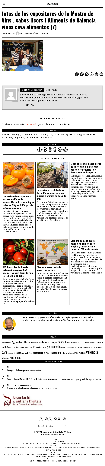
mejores (79, 347)
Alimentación (36, 343)
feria (44, 347)
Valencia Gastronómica (29, 33)
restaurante (39, 352)
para (4, 352)
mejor (74, 347)
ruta (59, 352)
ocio (97, 347)
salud (68, 353)
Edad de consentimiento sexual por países (49, 268)
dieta (40, 347)
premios (10, 353)
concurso (28, 346)
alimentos (46, 342)
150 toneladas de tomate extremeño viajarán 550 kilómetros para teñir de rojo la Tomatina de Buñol (18, 271)
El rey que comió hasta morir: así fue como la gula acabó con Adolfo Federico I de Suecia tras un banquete (86, 168)
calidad (62, 342)
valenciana (5, 358)
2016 (4, 342)
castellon (74, 342)
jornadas (63, 347)
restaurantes (51, 352)
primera (24, 353)
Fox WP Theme (66, 432)
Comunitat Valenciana (15, 347)
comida (4, 347)
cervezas (92, 343)
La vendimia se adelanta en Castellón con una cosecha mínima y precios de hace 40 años (51, 194)
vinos (18, 357)
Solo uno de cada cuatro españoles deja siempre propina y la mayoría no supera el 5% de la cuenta (84, 245)
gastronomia (53, 347)
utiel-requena (80, 352)
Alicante (28, 342)
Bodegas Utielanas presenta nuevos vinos (24, 370)
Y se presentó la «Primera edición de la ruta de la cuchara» (32, 388)
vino (11, 357)
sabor (63, 353)
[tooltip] (77, 74)
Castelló (80, 343)
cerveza (86, 342)
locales (69, 347)
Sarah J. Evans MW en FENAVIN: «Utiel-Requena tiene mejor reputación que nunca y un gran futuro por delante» (54, 379)
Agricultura (18, 342)
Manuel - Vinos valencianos (18, 385)
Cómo (35, 347)
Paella (100, 347)
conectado (31, 124)
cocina (99, 342)
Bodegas (54, 342)
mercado (86, 346)
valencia (92, 352)
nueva (93, 346)
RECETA (30, 352)
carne (68, 342)
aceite (8, 342)
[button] (65, 426)
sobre (72, 353)
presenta (17, 352)
